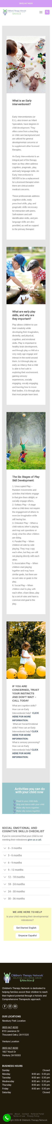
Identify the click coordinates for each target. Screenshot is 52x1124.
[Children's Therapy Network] (18, 12)
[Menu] (41, 12)
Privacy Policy (33, 1116)
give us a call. (35, 839)
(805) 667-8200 (10, 1027)
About (17, 1114)
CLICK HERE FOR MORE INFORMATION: (25, 717)
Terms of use (19, 1116)
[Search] (47, 12)
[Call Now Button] (7, 1118)
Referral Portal (37, 1114)
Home (10, 1114)
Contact (25, 1114)
